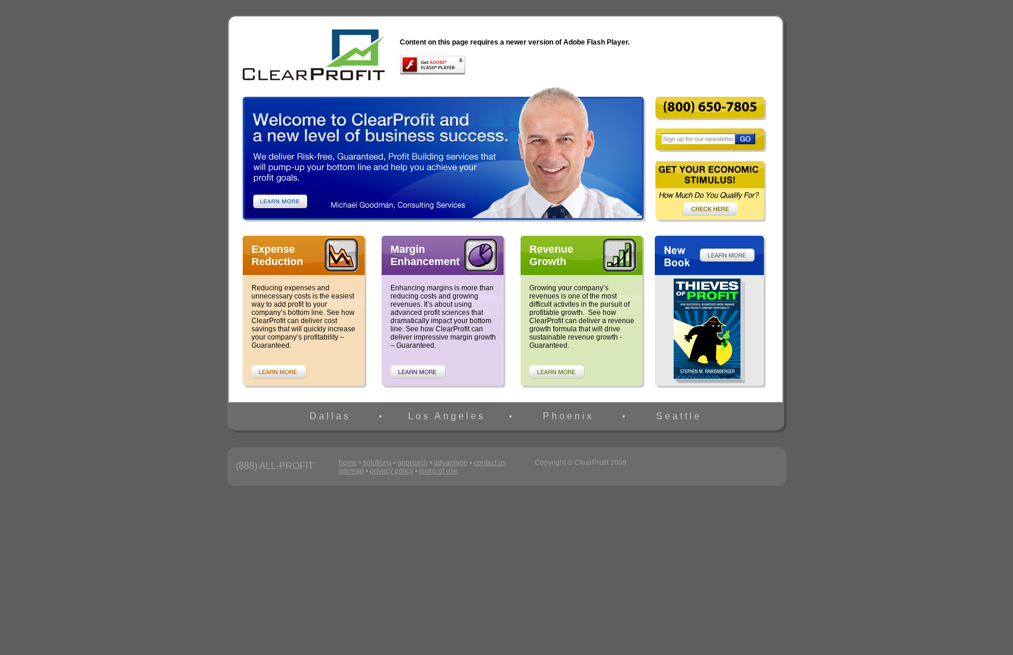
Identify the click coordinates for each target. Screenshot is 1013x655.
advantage (451, 463)
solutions (377, 463)
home (348, 463)
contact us (490, 463)
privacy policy (391, 471)
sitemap (351, 471)
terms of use (438, 471)
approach (412, 463)
